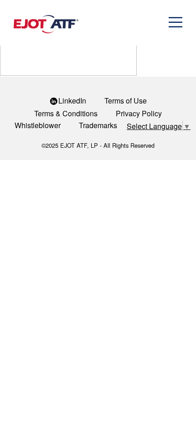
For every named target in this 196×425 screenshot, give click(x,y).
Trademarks (98, 125)
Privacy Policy (139, 113)
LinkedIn (72, 101)
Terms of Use (125, 101)
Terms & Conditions (66, 113)
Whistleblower (38, 125)
